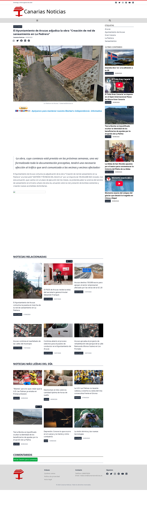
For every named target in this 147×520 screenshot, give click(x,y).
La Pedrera (109, 38)
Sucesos (107, 201)
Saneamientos (111, 41)
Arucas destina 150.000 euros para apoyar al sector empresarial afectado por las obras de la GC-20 (88, 285)
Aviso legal (48, 479)
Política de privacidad (52, 476)
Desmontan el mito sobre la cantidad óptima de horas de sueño (55, 392)
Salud (46, 441)
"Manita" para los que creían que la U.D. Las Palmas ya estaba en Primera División (27, 391)
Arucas (108, 29)
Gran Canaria (18, 27)
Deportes (16, 398)
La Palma (16, 444)
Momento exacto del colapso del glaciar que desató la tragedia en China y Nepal (119, 195)
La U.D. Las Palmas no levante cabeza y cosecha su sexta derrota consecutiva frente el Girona (88, 391)
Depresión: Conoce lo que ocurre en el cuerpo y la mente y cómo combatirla (57, 434)
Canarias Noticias (18, 37)
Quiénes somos (49, 473)
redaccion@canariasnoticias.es (91, 476)
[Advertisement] (58, 138)
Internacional (109, 73)
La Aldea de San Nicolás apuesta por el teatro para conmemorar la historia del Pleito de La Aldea (119, 166)
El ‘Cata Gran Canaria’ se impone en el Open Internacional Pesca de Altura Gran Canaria (119, 97)
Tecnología (78, 438)
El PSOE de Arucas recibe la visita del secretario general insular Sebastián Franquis (57, 292)
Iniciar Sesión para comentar (25, 459)
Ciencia (46, 399)
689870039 (86, 473)
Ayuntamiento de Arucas (115, 32)
